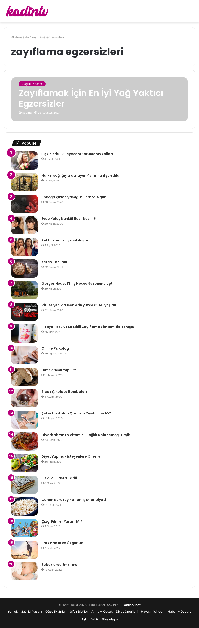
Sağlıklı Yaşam (31, 611)
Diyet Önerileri (127, 611)
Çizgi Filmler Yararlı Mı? (61, 521)
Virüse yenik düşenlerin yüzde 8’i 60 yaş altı (79, 305)
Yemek (13, 611)
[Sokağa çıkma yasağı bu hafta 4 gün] (24, 204)
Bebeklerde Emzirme (59, 564)
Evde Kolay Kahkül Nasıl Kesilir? (68, 218)
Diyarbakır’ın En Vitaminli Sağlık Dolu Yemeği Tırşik (85, 434)
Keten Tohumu (54, 261)
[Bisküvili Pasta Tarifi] (24, 485)
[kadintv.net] (27, 11)
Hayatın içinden (152, 611)
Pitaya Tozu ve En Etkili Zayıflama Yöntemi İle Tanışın (87, 326)
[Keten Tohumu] (24, 268)
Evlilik (94, 619)
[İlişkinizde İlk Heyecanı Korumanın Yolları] (24, 160)
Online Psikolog (55, 348)
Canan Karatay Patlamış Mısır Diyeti (73, 499)
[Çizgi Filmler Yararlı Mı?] (24, 528)
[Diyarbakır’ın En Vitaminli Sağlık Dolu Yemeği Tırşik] (24, 441)
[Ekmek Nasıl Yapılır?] (24, 377)
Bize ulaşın (110, 619)
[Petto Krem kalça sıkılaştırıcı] (24, 247)
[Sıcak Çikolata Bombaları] (24, 398)
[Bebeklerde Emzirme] (24, 571)
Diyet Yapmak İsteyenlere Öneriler (71, 456)
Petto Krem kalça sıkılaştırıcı (66, 240)
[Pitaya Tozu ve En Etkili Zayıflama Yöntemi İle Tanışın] (24, 333)
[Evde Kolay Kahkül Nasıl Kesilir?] (24, 225)
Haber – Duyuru (179, 611)
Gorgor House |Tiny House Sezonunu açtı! (78, 283)
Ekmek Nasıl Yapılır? (58, 370)
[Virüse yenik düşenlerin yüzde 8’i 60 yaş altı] (24, 312)
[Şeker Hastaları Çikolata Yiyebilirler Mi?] (24, 420)
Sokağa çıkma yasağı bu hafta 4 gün (73, 197)
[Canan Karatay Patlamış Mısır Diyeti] (24, 506)
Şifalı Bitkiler (79, 611)
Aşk (84, 619)
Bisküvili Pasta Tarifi (59, 478)
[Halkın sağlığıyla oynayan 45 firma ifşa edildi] (24, 182)
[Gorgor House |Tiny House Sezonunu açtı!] (24, 290)
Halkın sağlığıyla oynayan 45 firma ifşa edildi (80, 175)
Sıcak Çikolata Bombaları (64, 391)
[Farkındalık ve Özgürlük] (24, 550)
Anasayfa (21, 37)
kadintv (27, 112)
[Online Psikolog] (24, 355)
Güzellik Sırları (55, 611)
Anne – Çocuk (102, 611)
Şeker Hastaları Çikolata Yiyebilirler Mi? (76, 413)
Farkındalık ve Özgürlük (62, 543)
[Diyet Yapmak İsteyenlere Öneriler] (24, 463)
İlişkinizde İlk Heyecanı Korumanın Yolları (77, 153)
